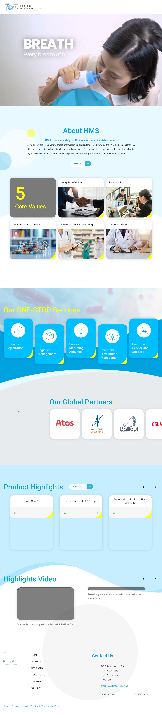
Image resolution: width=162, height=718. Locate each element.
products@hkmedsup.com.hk (114, 686)
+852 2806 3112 (108, 694)
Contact (36, 688)
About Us (36, 661)
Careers (36, 681)
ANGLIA (55, 706)
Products (37, 668)
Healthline (38, 674)
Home (34, 655)
